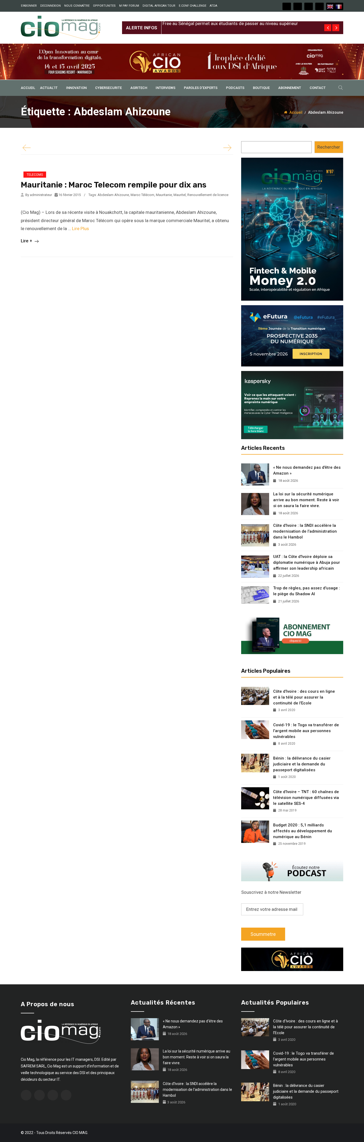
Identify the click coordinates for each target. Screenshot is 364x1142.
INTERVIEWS (165, 88)
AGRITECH (138, 88)
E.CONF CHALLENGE (192, 5)
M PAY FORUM (129, 5)
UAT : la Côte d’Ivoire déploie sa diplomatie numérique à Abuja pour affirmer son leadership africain (306, 562)
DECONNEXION (50, 5)
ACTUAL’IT (49, 88)
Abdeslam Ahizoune (113, 195)
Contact (318, 88)
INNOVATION (76, 88)
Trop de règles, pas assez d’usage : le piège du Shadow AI (306, 591)
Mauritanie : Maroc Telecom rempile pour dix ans (114, 185)
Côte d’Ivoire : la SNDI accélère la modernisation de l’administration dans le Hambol (305, 531)
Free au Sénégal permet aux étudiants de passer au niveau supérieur (230, 23)
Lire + (27, 240)
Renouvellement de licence (207, 195)
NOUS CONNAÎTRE (77, 5)
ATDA (213, 5)
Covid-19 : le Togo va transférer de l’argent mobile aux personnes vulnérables (306, 731)
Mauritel (179, 195)
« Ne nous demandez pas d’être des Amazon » (307, 470)
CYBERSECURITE (108, 88)
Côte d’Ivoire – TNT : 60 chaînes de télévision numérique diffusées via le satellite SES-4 (306, 797)
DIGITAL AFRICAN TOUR (159, 5)
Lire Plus (80, 228)
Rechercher (328, 147)
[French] (339, 6)
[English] (330, 6)
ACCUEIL (28, 88)
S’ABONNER (29, 5)
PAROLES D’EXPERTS (200, 88)
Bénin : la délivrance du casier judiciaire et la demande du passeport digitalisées (302, 764)
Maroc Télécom (142, 195)
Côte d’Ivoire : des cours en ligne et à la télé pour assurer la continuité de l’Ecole (304, 697)
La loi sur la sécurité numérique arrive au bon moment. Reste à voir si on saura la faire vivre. (306, 500)
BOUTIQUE (261, 88)
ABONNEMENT (289, 88)
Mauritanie (164, 195)
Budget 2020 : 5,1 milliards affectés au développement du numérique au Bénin (302, 831)
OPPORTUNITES (104, 5)
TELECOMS (35, 175)
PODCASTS (235, 88)
